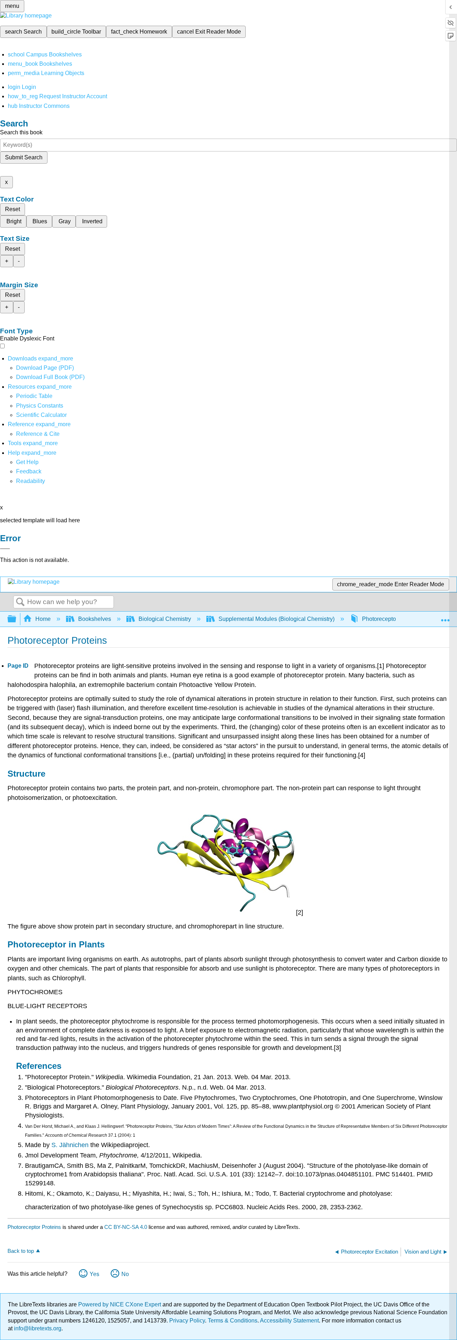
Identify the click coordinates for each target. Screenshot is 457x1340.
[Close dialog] (5, 548)
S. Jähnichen (70, 1145)
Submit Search (23, 157)
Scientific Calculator (41, 415)
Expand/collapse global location (445, 617)
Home (43, 619)
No (125, 1274)
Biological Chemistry (164, 619)
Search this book (21, 132)
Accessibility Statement (289, 1320)
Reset (12, 209)
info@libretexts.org (36, 1328)
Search (20, 602)
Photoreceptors (381, 619)
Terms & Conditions (232, 1320)
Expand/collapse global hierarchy (16, 619)
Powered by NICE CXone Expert (120, 1304)
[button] (28, 471)
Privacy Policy (187, 1320)
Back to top (20, 1251)
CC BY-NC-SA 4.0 (125, 1227)
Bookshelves (94, 619)
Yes (94, 1274)
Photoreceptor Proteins (34, 1227)
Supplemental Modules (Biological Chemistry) (276, 619)
